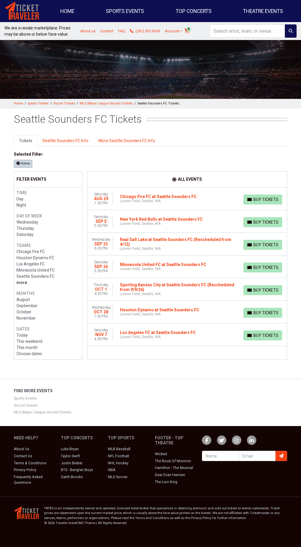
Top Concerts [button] (194, 11)
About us (88, 31)
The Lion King (166, 482)
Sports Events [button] (125, 11)
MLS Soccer (118, 477)
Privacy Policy (25, 470)
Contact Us (23, 456)
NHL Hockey (118, 463)
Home (67, 11)
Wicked (161, 454)
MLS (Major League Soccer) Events (42, 412)
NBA (112, 470)
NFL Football (118, 456)
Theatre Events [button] (263, 11)
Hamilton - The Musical (174, 468)
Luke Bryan (70, 449)
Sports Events (25, 398)
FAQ (121, 31)
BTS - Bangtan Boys (77, 470)
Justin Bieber (72, 463)
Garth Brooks (72, 477)
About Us (21, 449)
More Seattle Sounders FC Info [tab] (126, 140)
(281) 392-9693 (147, 31)
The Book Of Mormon (173, 461)
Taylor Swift (70, 456)
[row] (187, 198)
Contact (106, 31)
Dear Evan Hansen (170, 475)
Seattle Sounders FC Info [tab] (65, 140)
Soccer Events (26, 405)
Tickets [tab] (25, 140)
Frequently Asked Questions (28, 479)
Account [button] (172, 31)
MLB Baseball (119, 449)
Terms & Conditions (30, 463)
